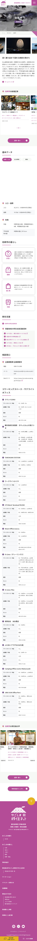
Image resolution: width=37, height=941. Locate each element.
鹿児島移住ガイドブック (11, 904)
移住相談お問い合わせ (10, 897)
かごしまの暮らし (7, 844)
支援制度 (4, 888)
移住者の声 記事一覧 (10, 871)
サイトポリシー (14, 931)
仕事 (6, 848)
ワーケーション (6, 877)
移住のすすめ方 (6, 894)
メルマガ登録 (8, 901)
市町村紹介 (9, 33)
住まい (6, 850)
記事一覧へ (17, 140)
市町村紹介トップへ (17, 789)
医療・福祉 (7, 857)
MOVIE (6, 839)
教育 (6, 854)
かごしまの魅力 (6, 836)
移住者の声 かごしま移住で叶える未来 (13, 868)
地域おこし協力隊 (7, 915)
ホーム (3, 33)
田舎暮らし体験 (6, 909)
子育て (6, 852)
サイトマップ (22, 931)
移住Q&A (7, 899)
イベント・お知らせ (8, 882)
